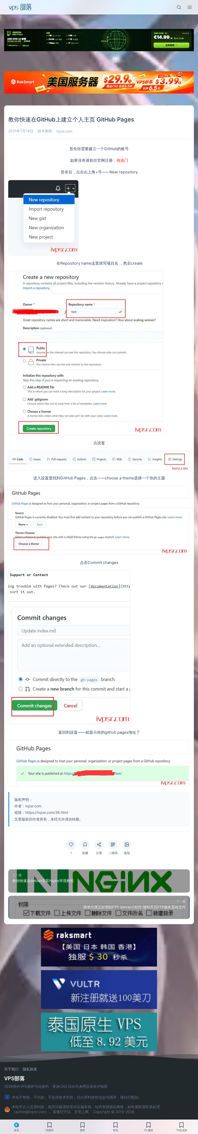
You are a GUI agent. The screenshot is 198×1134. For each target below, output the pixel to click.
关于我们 (11, 1069)
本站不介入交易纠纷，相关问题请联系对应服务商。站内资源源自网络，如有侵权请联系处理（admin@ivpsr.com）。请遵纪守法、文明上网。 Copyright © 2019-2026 (86, 1109)
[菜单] (190, 7)
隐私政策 (30, 1069)
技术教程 (45, 131)
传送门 (122, 160)
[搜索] (179, 7)
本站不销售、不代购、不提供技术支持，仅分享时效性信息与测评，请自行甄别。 (77, 1097)
